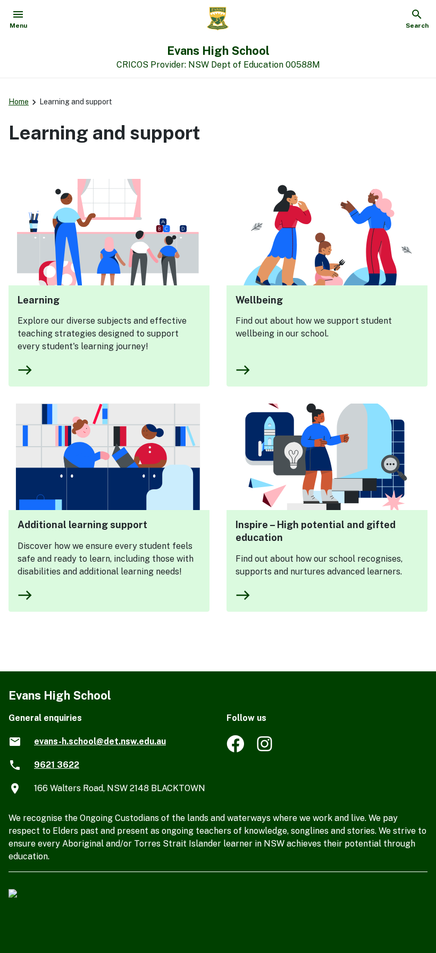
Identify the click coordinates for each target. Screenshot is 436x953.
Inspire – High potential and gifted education (316, 531)
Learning (39, 300)
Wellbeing (259, 300)
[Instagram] (265, 749)
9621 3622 (56, 765)
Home (19, 101)
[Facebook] (235, 749)
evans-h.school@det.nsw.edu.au (100, 741)
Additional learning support (82, 524)
